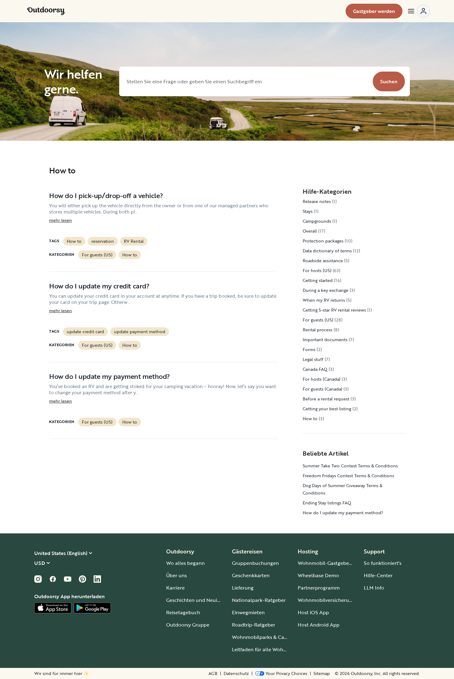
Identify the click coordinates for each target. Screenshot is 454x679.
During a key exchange (325, 290)
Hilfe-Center (378, 575)
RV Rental (134, 241)
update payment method (139, 331)
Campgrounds (317, 221)
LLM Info (374, 587)
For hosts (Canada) (321, 379)
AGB (212, 673)
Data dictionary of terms (327, 250)
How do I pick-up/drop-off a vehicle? (106, 195)
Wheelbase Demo (318, 575)
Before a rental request (326, 398)
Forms (309, 349)
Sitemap (321, 673)
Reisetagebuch (183, 612)
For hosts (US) (317, 270)
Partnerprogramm (319, 587)
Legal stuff (313, 359)
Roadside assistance (323, 260)
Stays (308, 211)
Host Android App (318, 624)
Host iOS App (313, 612)
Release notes (317, 201)
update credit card (85, 331)
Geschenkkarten (251, 575)
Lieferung (243, 587)
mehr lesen (60, 220)
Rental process (317, 329)
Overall (310, 231)
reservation (102, 241)
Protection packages (323, 241)
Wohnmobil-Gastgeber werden (333, 563)
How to (74, 241)
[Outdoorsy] (46, 11)
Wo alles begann (185, 563)
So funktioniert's (382, 563)
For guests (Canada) (322, 389)
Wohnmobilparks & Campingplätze (272, 637)
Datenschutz (236, 673)
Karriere (175, 587)
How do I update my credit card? (99, 286)
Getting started (318, 280)
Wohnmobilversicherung (326, 600)
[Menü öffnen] (418, 11)
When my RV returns (324, 300)
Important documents (325, 339)
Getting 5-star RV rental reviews (334, 310)
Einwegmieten (248, 612)
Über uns (176, 575)
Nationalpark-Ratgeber (259, 600)
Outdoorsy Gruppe (187, 624)
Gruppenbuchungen (255, 563)
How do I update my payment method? (109, 376)
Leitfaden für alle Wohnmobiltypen (272, 649)
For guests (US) (97, 254)
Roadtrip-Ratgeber (253, 624)
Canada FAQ (315, 369)
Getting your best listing (327, 408)
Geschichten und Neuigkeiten (200, 600)
